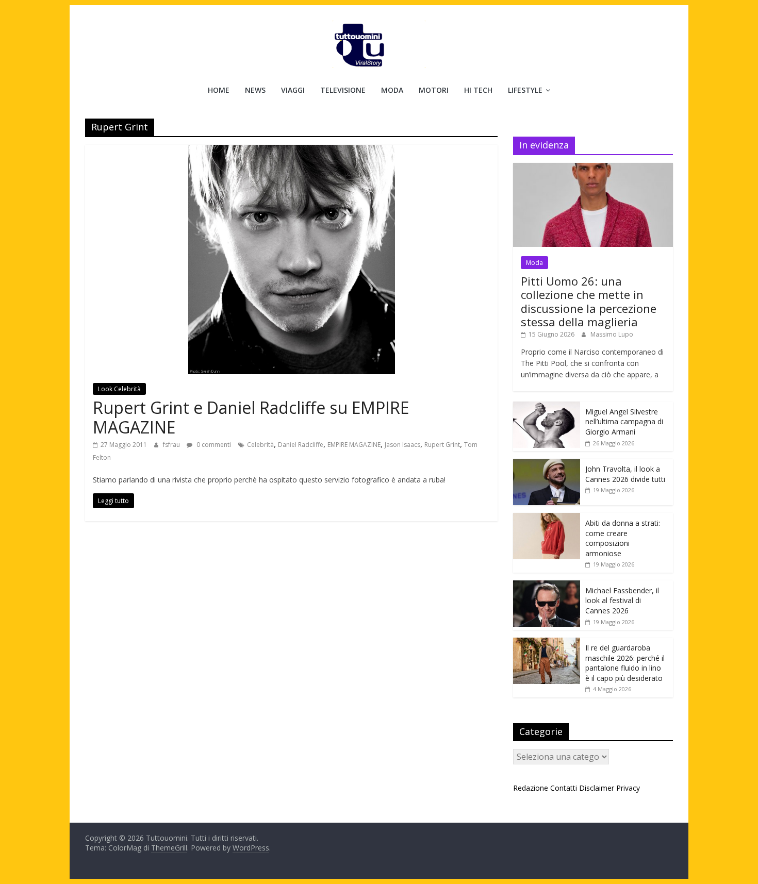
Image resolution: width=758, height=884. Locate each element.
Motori (434, 90)
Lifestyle (525, 90)
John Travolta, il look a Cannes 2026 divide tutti (625, 474)
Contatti (563, 788)
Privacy (628, 788)
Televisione (343, 90)
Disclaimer (596, 788)
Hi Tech (478, 90)
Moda (392, 90)
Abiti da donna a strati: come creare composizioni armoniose (622, 538)
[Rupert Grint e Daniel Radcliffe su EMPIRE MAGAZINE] (291, 151)
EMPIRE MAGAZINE (354, 444)
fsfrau (172, 444)
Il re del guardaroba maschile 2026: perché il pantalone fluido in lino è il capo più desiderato (625, 663)
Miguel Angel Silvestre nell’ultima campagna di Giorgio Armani (624, 422)
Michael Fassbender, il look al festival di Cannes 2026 (622, 600)
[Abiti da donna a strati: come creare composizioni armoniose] (546, 518)
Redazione (530, 788)
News (255, 90)
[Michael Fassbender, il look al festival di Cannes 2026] (546, 586)
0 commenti (213, 444)
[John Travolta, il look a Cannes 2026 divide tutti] (546, 464)
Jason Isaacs (402, 444)
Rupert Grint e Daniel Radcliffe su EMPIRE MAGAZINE (251, 417)
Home (218, 90)
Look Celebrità (119, 389)
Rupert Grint (442, 444)
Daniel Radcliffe (300, 444)
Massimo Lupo (611, 334)
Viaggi (293, 90)
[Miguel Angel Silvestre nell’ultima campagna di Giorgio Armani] (546, 407)
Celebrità (260, 444)
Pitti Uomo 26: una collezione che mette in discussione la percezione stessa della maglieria (588, 301)
